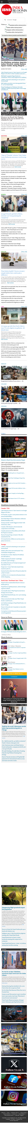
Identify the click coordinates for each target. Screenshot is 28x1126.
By (22, 381)
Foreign (3, 544)
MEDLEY (3, 364)
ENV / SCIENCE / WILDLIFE (11, 886)
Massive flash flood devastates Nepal (13, 460)
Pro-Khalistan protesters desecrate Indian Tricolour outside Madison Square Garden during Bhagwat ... (13, 64)
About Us (3, 1112)
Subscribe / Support (19, 1115)
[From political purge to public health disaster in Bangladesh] (14, 394)
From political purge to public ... (10, 403)
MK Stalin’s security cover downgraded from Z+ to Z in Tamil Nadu (13, 84)
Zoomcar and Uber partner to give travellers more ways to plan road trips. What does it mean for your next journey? (14, 996)
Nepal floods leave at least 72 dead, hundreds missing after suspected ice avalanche (12, 939)
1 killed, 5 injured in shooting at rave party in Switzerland (13, 80)
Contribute (14, 677)
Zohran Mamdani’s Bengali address (11, 466)
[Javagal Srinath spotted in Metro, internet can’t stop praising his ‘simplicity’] (14, 203)
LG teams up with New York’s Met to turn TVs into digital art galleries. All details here (13, 328)
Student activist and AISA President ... (17, 483)
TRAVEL (4, 949)
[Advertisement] (14, 823)
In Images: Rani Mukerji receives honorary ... (16, 669)
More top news (6, 69)
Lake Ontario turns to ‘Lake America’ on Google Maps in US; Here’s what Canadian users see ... (14, 73)
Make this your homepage (13, 2)
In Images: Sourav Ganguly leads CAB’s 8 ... (17, 659)
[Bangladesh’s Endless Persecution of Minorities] (14, 373)
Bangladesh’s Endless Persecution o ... (11, 381)
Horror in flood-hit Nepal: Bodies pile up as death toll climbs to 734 (12, 118)
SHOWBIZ (4, 136)
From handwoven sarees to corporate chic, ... (17, 648)
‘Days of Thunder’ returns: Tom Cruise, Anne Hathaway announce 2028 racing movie (13, 157)
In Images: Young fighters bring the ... (17, 642)
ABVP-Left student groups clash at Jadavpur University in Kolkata (13, 463)
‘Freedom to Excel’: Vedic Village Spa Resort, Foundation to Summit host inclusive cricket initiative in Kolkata (13, 239)
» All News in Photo (6, 634)
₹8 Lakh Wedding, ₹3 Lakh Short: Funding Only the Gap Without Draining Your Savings (13, 753)
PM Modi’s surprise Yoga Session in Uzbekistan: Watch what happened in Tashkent (13, 76)
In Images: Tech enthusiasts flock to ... (17, 664)
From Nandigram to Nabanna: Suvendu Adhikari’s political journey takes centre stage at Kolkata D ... (13, 88)
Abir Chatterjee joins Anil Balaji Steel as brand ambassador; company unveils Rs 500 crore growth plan (14, 747)
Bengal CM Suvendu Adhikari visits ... (17, 488)
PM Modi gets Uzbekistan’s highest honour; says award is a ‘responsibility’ (13, 114)
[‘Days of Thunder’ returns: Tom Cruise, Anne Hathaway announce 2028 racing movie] (14, 145)
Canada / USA (5, 508)
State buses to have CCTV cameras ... (16, 498)
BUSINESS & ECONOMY (9, 705)
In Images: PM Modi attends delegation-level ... (14, 632)
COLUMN (4, 384)
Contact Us (14, 1114)
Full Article (18, 167)
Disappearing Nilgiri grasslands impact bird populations (13, 908)
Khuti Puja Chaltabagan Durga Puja (16, 478)
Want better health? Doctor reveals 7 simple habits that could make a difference (13, 273)
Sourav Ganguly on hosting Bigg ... (16, 493)
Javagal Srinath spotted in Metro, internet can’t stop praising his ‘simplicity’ (12, 216)
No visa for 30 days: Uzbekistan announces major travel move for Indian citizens (14, 973)
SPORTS (3, 194)
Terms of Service (6, 1114)
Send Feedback (22, 1114)
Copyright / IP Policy (10, 1119)
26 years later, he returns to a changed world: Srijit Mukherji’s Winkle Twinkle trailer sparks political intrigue (13, 178)
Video (3, 434)
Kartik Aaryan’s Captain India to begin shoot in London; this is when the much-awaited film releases (14, 172)
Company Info (19, 1119)
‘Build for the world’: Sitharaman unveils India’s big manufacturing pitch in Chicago (14, 728)
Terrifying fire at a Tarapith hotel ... (16, 473)
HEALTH (3, 252)
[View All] (24, 69)
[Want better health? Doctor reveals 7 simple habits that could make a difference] (14, 261)
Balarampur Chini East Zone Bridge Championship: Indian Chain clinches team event (13, 245)
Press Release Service (9, 1115)
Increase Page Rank (14, 1120)
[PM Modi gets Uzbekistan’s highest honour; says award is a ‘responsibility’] (14, 102)
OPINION (3, 406)
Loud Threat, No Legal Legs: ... (9, 429)
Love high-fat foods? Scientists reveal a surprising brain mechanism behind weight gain (13, 292)
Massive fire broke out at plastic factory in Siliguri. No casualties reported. (12, 469)
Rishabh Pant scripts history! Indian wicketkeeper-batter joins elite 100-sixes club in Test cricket (13, 233)
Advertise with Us (15, 1112)
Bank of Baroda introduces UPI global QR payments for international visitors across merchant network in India (13, 759)
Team (8, 1112)
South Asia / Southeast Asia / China (12, 581)
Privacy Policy (24, 1112)
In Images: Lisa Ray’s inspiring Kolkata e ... (17, 653)
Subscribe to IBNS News (14, 674)
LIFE (2, 307)
